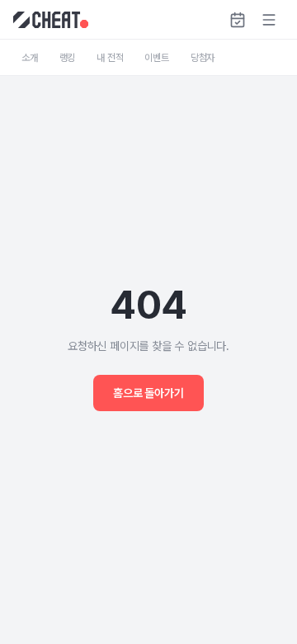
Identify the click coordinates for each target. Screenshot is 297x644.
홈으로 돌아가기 (148, 393)
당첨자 (202, 58)
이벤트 (156, 58)
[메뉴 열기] (269, 20)
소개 (29, 58)
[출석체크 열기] (237, 20)
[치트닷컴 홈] (50, 20)
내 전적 (110, 58)
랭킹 (67, 58)
